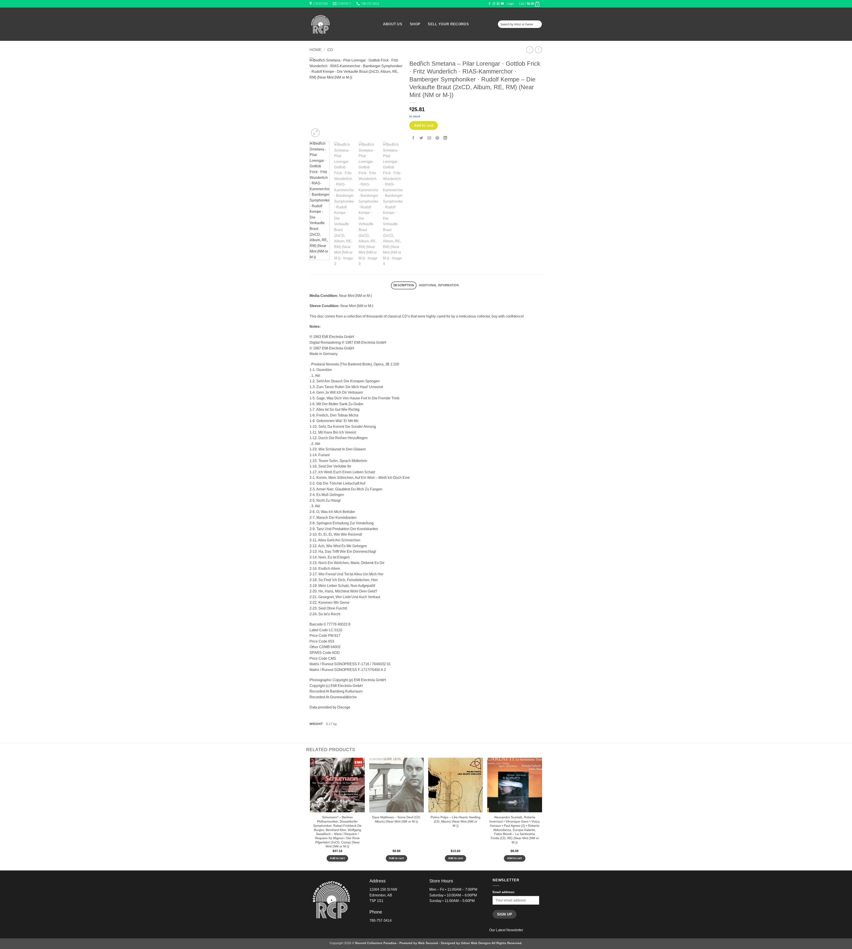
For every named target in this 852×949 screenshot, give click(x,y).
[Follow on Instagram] (494, 3)
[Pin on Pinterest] (437, 138)
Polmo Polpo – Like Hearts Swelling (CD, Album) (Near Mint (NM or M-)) (455, 821)
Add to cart (424, 125)
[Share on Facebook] (413, 138)
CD (330, 49)
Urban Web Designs (476, 943)
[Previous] (317, 98)
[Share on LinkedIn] (445, 138)
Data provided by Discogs (330, 707)
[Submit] (538, 24)
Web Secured (428, 943)
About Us (392, 24)
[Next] (395, 98)
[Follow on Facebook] (489, 3)
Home (315, 49)
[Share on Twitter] (421, 138)
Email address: (504, 892)
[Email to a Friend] (429, 138)
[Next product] (529, 49)
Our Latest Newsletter (506, 930)
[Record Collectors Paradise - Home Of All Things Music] (328, 24)
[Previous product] (538, 49)
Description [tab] (403, 285)
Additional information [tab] (439, 285)
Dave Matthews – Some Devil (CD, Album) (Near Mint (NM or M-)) (396, 819)
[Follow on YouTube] (502, 3)
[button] (511, 4)
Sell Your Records (448, 24)
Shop (415, 24)
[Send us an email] (498, 3)
